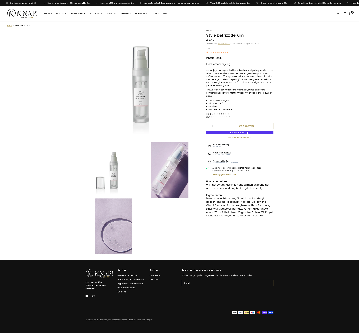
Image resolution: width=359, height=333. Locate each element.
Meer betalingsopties (239, 137)
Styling (110, 13)
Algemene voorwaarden (130, 283)
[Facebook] (89, 296)
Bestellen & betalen (128, 275)
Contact (155, 270)
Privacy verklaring (126, 287)
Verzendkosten (224, 43)
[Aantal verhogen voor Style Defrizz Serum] (216, 126)
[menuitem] (48, 13)
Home (9, 25)
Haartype (60, 13)
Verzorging (95, 13)
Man (165, 13)
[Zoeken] (345, 13)
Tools (154, 13)
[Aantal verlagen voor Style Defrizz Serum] (208, 126)
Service (122, 270)
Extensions (140, 13)
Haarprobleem (77, 13)
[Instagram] (95, 296)
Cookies (122, 291)
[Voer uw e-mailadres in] (270, 283)
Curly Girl (124, 13)
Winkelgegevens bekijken (224, 174)
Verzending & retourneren (131, 279)
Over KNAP (155, 275)
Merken (47, 13)
